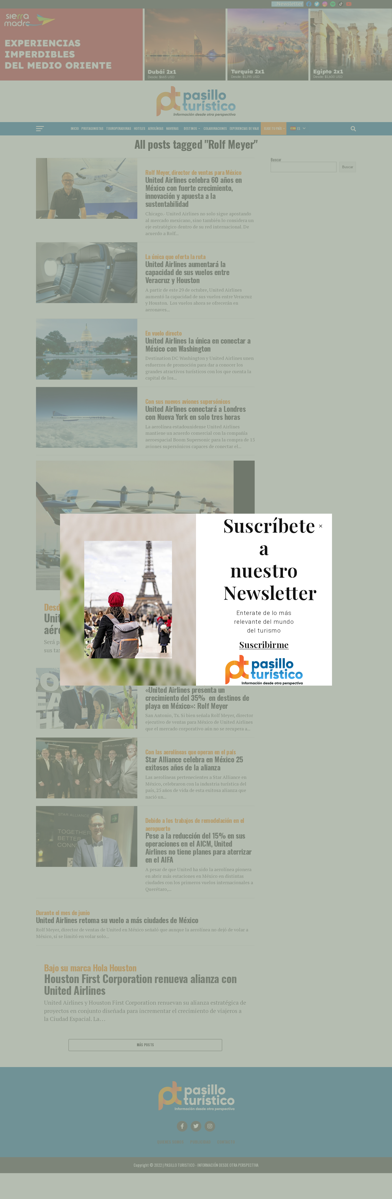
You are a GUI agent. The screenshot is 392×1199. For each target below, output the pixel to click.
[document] (196, 599)
